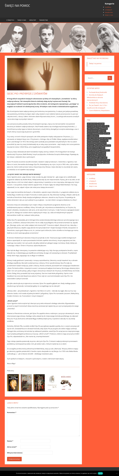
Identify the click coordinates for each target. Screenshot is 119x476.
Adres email (12, 447)
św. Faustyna (101, 155)
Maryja (89, 140)
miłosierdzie (90, 143)
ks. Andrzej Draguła (93, 136)
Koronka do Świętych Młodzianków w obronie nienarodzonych (95, 97)
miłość (97, 143)
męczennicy (90, 145)
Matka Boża (95, 140)
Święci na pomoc (17, 5)
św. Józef (99, 162)
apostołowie (91, 126)
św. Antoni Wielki (92, 155)
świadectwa (109, 12)
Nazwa (10, 441)
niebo (89, 148)
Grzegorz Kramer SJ (92, 131)
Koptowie (107, 133)
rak (104, 148)
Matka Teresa (104, 140)
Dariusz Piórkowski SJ (93, 128)
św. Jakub (96, 160)
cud (103, 126)
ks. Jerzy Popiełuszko (93, 138)
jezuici (101, 133)
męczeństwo (98, 145)
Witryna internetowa (14, 453)
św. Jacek (89, 160)
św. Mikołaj (106, 162)
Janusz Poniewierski (92, 133)
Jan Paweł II (102, 131)
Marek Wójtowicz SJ (105, 138)
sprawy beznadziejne (93, 150)
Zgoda (100, 473)
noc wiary (94, 148)
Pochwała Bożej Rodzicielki (98, 92)
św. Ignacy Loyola (102, 157)
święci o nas (109, 15)
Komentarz (11, 412)
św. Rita (89, 165)
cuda (107, 126)
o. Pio (100, 148)
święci (94, 165)
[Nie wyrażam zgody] (117, 473)
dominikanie (103, 128)
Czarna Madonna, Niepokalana (99, 110)
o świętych (108, 10)
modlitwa (103, 143)
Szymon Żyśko (91, 153)
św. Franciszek (91, 157)
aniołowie (101, 124)
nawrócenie (107, 145)
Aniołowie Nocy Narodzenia (98, 103)
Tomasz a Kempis (101, 153)
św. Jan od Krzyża (105, 160)
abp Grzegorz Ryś (92, 124)
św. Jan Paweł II (91, 162)
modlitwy (108, 7)
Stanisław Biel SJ (105, 150)
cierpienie (98, 126)
